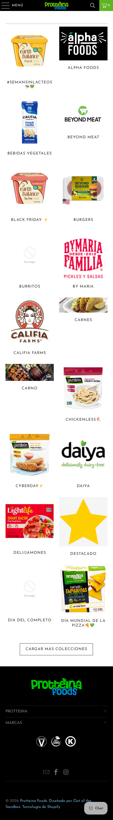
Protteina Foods (33, 801)
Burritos (29, 260)
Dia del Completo (29, 597)
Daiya (83, 460)
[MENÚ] (3, 5)
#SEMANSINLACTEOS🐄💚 (29, 59)
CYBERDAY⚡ (29, 460)
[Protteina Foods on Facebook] (56, 773)
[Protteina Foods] (56, 5)
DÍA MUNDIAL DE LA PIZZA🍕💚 (83, 597)
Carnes (83, 327)
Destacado (83, 527)
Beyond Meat (83, 127)
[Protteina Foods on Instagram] (66, 773)
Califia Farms (29, 327)
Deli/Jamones (29, 527)
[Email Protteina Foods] (46, 773)
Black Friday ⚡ (29, 194)
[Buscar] (92, 5)
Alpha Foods (83, 59)
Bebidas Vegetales (29, 127)
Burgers (83, 194)
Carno (29, 393)
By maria (83, 260)
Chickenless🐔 (83, 393)
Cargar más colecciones (56, 649)
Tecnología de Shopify (41, 807)
